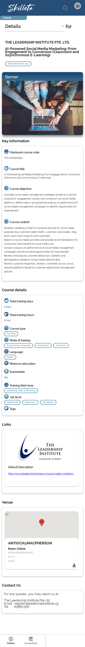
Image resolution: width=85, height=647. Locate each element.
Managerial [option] (48, 402)
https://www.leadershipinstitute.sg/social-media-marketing (41, 473)
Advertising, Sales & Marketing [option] (21, 390)
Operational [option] (12, 402)
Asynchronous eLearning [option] (18, 345)
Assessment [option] (43, 345)
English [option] (10, 357)
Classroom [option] (61, 345)
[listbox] (42, 333)
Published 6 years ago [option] (18, 64)
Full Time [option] (11, 334)
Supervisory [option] (30, 402)
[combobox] (34, 26)
